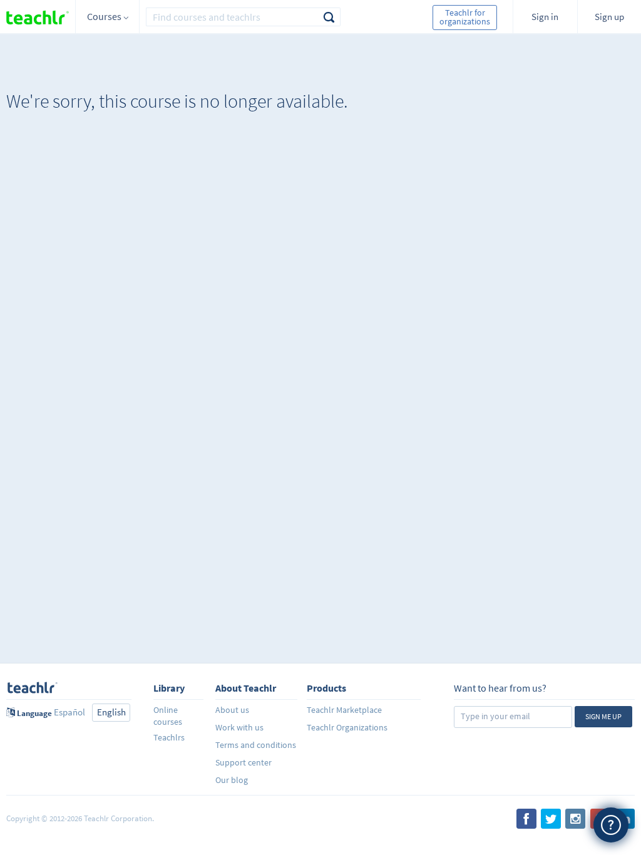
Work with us (239, 727)
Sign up (609, 17)
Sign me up (603, 716)
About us (232, 709)
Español (69, 712)
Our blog (231, 780)
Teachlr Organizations (347, 727)
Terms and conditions (255, 744)
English (111, 712)
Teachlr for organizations (464, 17)
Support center (243, 762)
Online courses (167, 715)
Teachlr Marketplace (344, 709)
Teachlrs (169, 737)
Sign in (544, 17)
